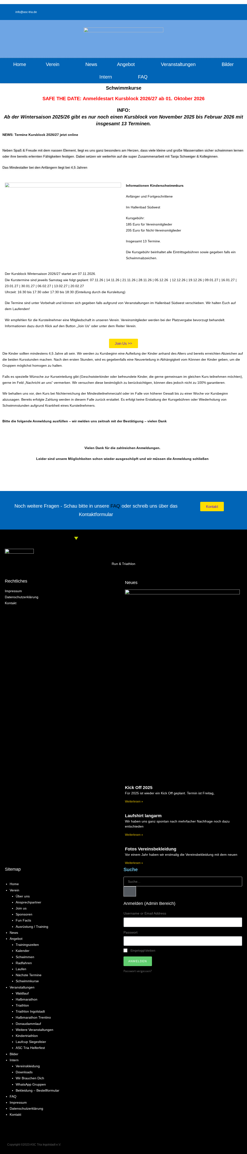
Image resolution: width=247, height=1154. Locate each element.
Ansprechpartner (28, 902)
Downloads (24, 1072)
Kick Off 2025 (138, 787)
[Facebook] (183, 1145)
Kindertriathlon (27, 1036)
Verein (14, 890)
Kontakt (15, 1114)
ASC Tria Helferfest (30, 1048)
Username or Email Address (145, 913)
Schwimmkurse (27, 981)
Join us (21, 908)
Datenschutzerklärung (26, 1108)
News (91, 64)
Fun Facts (23, 920)
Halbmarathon (26, 999)
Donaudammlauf (28, 1024)
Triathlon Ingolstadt (30, 1011)
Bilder (228, 64)
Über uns (23, 896)
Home (19, 64)
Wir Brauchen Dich (30, 1078)
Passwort (130, 932)
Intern (14, 1060)
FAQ (143, 77)
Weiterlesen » (134, 801)
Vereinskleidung (28, 1066)
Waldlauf (22, 993)
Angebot (16, 939)
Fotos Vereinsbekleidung (150, 849)
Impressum (18, 1102)
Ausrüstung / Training (32, 927)
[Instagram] (236, 12)
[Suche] (130, 891)
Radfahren (24, 963)
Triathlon (22, 1005)
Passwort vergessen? (138, 971)
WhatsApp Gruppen (31, 1084)
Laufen (21, 969)
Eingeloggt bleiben (142, 950)
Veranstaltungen (22, 987)
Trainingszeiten (27, 945)
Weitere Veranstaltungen (34, 1030)
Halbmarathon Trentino (33, 1017)
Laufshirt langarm (143, 815)
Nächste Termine (28, 975)
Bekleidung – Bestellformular (37, 1090)
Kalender (22, 951)
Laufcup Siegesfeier (31, 1042)
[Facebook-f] (228, 12)
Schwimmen (25, 957)
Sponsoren (24, 914)
